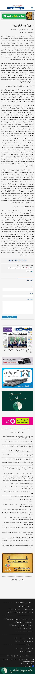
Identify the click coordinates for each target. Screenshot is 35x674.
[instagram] (27, 656)
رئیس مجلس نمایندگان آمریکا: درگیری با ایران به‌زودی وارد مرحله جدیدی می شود (17, 533)
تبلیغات (21, 638)
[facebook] (22, 260)
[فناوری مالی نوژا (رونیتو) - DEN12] (17, 563)
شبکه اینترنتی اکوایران (13, 609)
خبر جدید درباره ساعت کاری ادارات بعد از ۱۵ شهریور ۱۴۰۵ (19, 459)
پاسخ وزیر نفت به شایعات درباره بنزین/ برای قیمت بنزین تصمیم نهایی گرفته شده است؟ (18, 487)
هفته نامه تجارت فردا (26, 612)
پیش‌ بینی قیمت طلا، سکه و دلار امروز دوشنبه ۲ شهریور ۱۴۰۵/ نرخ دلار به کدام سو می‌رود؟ (18, 455)
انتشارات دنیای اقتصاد (26, 619)
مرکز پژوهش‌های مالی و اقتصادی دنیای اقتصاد (20, 625)
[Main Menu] (32, 7)
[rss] (17, 656)
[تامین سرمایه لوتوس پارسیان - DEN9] (17, 401)
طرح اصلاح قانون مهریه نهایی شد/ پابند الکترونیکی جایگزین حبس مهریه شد (19, 442)
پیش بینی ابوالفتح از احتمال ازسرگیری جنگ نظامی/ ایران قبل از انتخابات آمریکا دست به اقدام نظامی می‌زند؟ (18, 518)
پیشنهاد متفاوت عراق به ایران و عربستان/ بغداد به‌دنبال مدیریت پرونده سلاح (18, 500)
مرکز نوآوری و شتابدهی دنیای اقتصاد (22, 622)
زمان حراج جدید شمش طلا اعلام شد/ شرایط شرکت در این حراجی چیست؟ (17, 528)
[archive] (8, 656)
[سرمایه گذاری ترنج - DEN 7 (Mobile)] (17, 16)
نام (32, 287)
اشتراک (15, 638)
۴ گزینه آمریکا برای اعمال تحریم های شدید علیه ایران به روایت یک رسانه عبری (17, 513)
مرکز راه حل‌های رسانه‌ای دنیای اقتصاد (22, 628)
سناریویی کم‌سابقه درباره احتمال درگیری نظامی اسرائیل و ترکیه (18, 509)
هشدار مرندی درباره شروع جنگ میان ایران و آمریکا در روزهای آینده (18, 492)
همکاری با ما (17, 641)
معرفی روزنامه (28, 648)
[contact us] (11, 656)
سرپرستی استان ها (27, 641)
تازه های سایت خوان (18, 579)
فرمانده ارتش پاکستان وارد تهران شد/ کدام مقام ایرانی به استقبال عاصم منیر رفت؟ (17, 541)
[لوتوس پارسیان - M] (17, 670)
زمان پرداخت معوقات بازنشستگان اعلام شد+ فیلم (21, 483)
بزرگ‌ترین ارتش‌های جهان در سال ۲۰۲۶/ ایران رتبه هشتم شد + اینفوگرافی (18, 447)
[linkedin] (16, 260)
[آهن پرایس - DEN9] (17, 378)
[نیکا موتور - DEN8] (17, 361)
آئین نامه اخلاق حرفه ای (25, 651)
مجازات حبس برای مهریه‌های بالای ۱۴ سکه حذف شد (20, 451)
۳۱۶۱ (28, 30)
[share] (14, 656)
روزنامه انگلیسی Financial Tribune (23, 631)
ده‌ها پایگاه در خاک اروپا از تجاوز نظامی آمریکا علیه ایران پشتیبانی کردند (17, 463)
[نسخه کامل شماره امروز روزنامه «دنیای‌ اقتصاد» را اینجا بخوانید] (17, 336)
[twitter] (19, 260)
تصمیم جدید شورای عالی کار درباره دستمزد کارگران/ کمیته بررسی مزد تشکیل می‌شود (18, 523)
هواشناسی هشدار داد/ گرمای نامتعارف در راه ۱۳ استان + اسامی (18, 474)
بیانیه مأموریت (18, 648)
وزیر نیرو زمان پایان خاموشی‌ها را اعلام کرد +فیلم (21, 496)
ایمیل (31, 293)
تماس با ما (28, 638)
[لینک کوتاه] (25, 260)
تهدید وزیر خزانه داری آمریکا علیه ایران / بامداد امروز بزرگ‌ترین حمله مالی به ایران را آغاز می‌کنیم (18, 437)
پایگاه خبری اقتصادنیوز (13, 612)
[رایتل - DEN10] (17, 421)
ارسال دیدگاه (9, 317)
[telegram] (13, 260)
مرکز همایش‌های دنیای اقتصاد (11, 619)
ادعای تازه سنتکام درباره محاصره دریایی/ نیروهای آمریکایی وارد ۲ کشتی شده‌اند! (17, 546)
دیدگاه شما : (30, 299)
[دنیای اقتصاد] (15, 7)
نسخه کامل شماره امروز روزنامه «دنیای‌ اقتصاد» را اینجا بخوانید (18, 351)
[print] (9, 260)
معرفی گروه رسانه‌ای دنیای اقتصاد (23, 606)
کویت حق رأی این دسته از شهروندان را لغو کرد (22, 537)
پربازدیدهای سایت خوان (17, 432)
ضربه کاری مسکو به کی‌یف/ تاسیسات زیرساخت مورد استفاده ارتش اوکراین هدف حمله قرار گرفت (17, 505)
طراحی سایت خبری (28, 666)
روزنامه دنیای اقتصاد (26, 609)
